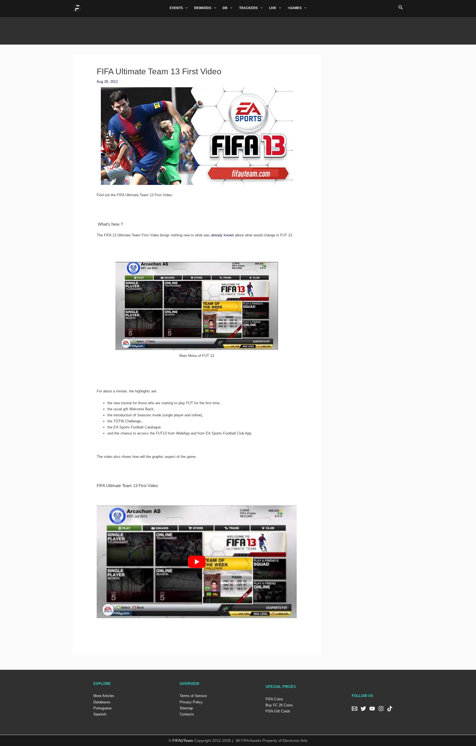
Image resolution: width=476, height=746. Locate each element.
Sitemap (186, 708)
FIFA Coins (274, 699)
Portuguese (102, 708)
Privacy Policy (191, 702)
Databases (101, 702)
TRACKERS (248, 8)
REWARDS (202, 8)
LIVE (272, 8)
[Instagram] (381, 708)
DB (225, 8)
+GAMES (295, 8)
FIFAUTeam (182, 740)
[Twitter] (363, 708)
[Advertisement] (238, 29)
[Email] (354, 708)
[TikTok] (390, 708)
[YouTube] (372, 708)
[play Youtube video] (197, 561)
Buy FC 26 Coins (279, 705)
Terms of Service (193, 696)
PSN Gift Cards (278, 711)
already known (222, 235)
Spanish (99, 714)
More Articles (103, 696)
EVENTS (176, 8)
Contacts (187, 714)
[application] (185, 8)
